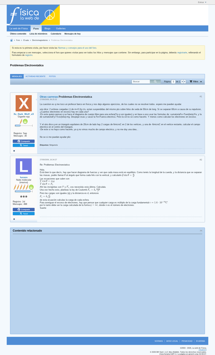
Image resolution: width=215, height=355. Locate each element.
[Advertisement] (107, 284)
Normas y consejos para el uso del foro (77, 48)
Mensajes (17, 76)
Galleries (61, 28)
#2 (201, 160)
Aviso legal (172, 341)
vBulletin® (203, 350)
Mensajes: (19, 136)
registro (28, 55)
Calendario (56, 34)
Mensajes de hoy (72, 34)
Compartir (25, 141)
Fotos (52, 76)
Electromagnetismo (40, 40)
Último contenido (18, 34)
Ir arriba (200, 341)
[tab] (17, 76)
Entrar (201, 2)
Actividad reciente (35, 76)
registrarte (182, 52)
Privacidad (187, 341)
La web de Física (19, 28)
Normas (159, 341)
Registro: (18, 133)
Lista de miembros (38, 34)
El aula (26, 40)
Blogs (47, 28)
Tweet (25, 145)
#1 (201, 96)
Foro (36, 28)
